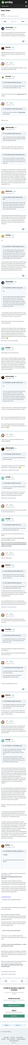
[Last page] (26, 21)
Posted (9, 29)
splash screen (20, 94)
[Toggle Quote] (3, 82)
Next (23, 21)
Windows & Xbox (15, 16)
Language (6, 1037)
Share (7, 1025)
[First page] (2, 21)
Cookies (3, 1039)
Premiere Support (21, 1039)
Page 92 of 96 (14, 21)
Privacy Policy (20, 1037)
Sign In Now (14, 1016)
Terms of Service (11, 1039)
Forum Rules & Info (14, 1040)
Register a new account (14, 1005)
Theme (13, 1037)
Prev (5, 21)
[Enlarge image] (7, 338)
